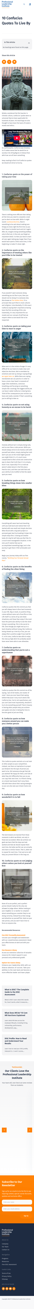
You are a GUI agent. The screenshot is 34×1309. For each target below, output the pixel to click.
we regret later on (8, 376)
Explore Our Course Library (11, 963)
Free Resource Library (9, 950)
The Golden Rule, (17, 300)
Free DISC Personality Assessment (13, 935)
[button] (30, 4)
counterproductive (12, 222)
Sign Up (26, 1216)
